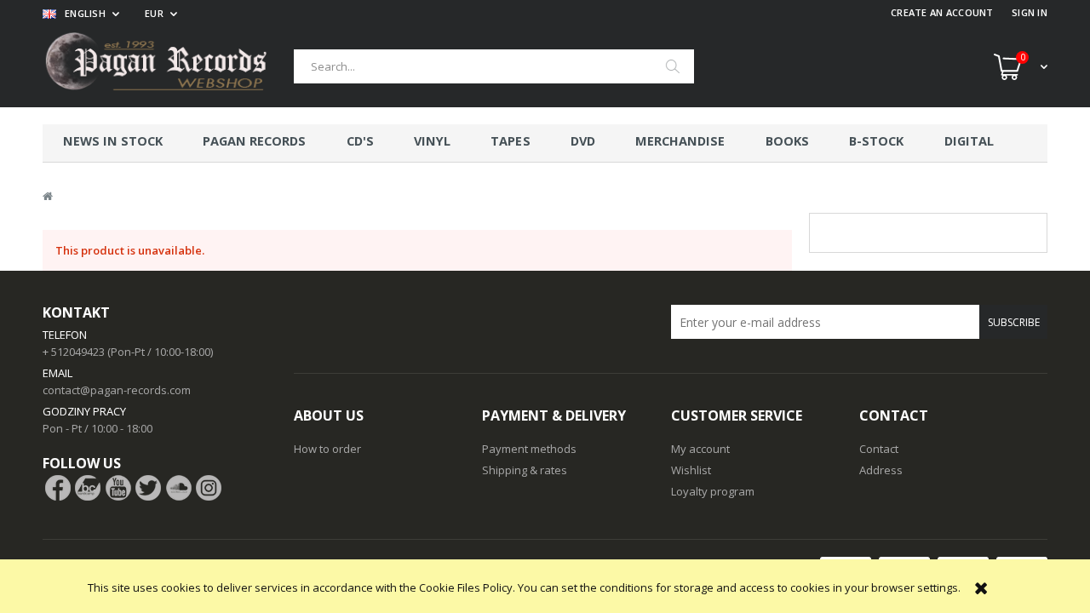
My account (700, 448)
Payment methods (529, 448)
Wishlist (691, 470)
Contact (878, 448)
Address (881, 470)
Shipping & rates (524, 470)
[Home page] (168, 66)
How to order (327, 448)
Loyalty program (712, 491)
